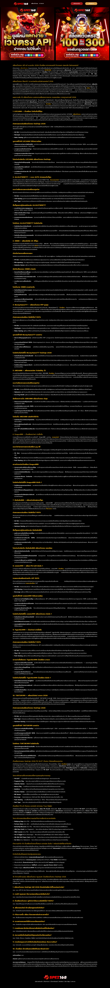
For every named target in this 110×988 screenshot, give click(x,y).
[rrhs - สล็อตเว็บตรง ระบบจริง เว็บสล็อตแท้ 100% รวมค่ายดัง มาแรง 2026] (21, 3)
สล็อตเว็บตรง (34, 3)
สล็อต (88, 88)
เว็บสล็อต (64, 764)
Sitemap (41, 3)
